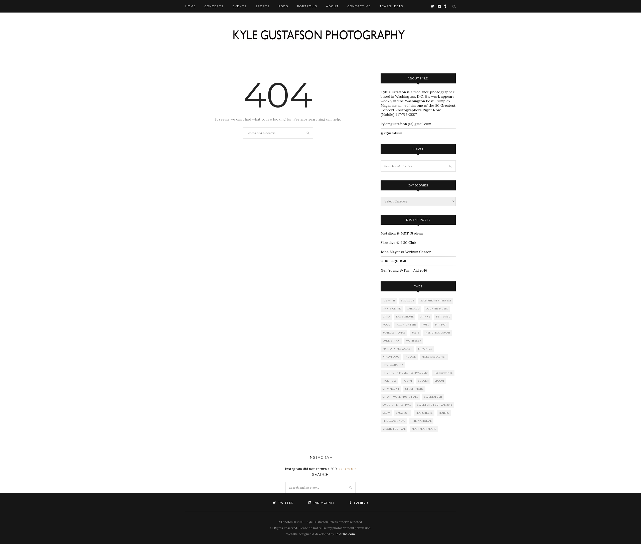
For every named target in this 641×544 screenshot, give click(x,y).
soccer (423, 380)
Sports (262, 6)
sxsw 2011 (403, 412)
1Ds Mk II (389, 300)
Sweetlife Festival (397, 404)
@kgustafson (391, 133)
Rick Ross (390, 380)
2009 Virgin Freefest (435, 300)
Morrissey (413, 340)
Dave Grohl (405, 316)
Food (283, 6)
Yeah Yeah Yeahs (424, 428)
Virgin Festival (394, 428)
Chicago (413, 308)
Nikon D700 (391, 356)
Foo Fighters (406, 324)
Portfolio (307, 6)
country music (437, 308)
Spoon (439, 380)
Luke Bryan (391, 340)
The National (421, 420)
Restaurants (443, 372)
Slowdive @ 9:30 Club (398, 242)
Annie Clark (392, 308)
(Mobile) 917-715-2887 (399, 114)
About (332, 6)
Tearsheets (391, 6)
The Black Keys (394, 420)
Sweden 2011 (433, 396)
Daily (386, 316)
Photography (393, 364)
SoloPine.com (345, 534)
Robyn (407, 380)
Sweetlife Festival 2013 (434, 404)
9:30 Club (407, 300)
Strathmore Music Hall (400, 396)
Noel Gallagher (434, 356)
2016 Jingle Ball (393, 261)
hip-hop (441, 324)
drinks (425, 316)
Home (190, 6)
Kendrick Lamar (437, 332)
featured (443, 316)
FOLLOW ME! (347, 469)
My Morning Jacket (397, 348)
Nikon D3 (425, 348)
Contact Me (359, 6)
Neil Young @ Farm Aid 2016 (404, 270)
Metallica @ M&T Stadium (402, 233)
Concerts (214, 6)
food (386, 324)
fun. (425, 324)
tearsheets (424, 412)
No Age (410, 356)
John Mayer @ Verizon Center (406, 252)
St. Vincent (391, 388)
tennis (444, 412)
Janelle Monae (394, 332)
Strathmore (414, 388)
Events (239, 6)
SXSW (386, 412)
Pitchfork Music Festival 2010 (405, 372)
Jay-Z (415, 332)
